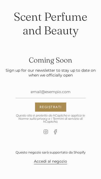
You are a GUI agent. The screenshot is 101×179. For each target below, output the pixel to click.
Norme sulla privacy (33, 118)
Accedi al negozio (50, 161)
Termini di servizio (66, 118)
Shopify (80, 152)
